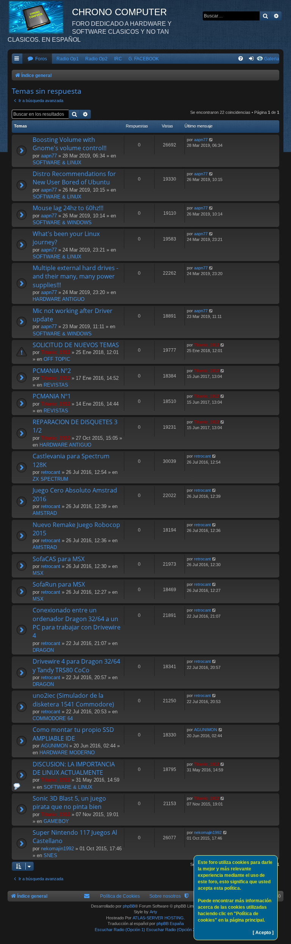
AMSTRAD (45, 513)
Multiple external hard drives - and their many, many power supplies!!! (75, 276)
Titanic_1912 (55, 352)
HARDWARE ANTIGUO (58, 299)
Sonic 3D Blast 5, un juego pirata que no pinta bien (69, 802)
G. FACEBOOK (143, 58)
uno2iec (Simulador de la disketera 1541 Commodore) (73, 699)
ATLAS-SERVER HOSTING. (159, 918)
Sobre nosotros (165, 896)
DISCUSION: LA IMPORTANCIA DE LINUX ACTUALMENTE (74, 768)
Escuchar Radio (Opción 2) (171, 929)
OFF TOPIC (57, 359)
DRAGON (43, 650)
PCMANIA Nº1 (52, 396)
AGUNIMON (54, 746)
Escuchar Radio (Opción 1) (120, 929)
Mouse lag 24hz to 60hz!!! (68, 208)
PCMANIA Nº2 (52, 371)
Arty (153, 911)
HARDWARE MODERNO (67, 752)
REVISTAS (56, 385)
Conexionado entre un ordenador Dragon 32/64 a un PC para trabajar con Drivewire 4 (76, 623)
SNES (50, 855)
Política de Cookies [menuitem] (120, 896)
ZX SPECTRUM (50, 479)
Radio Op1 (67, 58)
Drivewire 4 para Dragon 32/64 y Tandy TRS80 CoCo (76, 665)
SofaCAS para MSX (58, 559)
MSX (38, 573)
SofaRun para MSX (59, 584)
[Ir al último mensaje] (211, 140)
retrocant (50, 472)
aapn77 (49, 156)
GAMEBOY (56, 821)
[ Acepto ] (263, 932)
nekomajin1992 (57, 848)
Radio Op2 (96, 58)
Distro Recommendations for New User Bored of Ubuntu (74, 178)
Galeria (271, 58)
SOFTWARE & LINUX (57, 162)
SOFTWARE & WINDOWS (62, 222)
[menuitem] (37, 59)
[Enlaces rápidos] (17, 59)
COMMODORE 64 (53, 718)
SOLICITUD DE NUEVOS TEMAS (76, 345)
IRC (118, 58)
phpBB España (170, 923)
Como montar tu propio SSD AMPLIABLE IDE (73, 733)
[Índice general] (40, 17)
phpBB (129, 906)
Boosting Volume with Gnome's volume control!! (69, 143)
